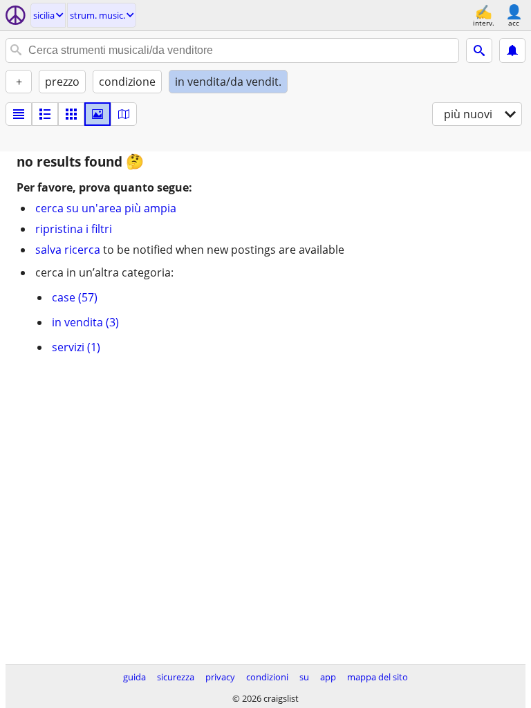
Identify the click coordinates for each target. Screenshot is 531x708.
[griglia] (71, 114)
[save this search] (512, 50)
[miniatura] (45, 114)
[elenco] (19, 114)
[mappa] (124, 114)
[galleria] (97, 114)
